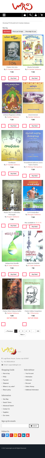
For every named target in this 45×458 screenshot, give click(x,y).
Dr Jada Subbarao (13, 265)
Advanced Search (8, 405)
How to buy (6, 373)
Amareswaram (33, 115)
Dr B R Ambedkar (33, 212)
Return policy (7, 390)
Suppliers (6, 412)
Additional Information (32, 390)
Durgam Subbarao (13, 217)
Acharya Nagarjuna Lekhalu (12, 115)
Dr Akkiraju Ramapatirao (34, 167)
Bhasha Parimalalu (33, 67)
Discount (28, 383)
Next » (22, 334)
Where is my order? (9, 386)
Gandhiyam (11, 162)
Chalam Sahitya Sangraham (33, 311)
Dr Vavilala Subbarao (13, 69)
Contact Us (6, 409)
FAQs (4, 377)
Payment (5, 380)
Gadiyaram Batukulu (33, 263)
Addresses (28, 380)
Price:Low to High (18, 31)
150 (38, 331)
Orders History (29, 386)
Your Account (29, 373)
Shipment (6, 383)
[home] (22, 6)
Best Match (7, 31)
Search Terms (7, 402)
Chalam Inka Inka (11, 67)
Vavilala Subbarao (13, 117)
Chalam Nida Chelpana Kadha (12, 311)
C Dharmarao (34, 313)
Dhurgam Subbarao (34, 214)
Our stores (6, 415)
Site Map (5, 399)
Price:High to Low (31, 31)
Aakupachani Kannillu (12, 263)
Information (28, 377)
